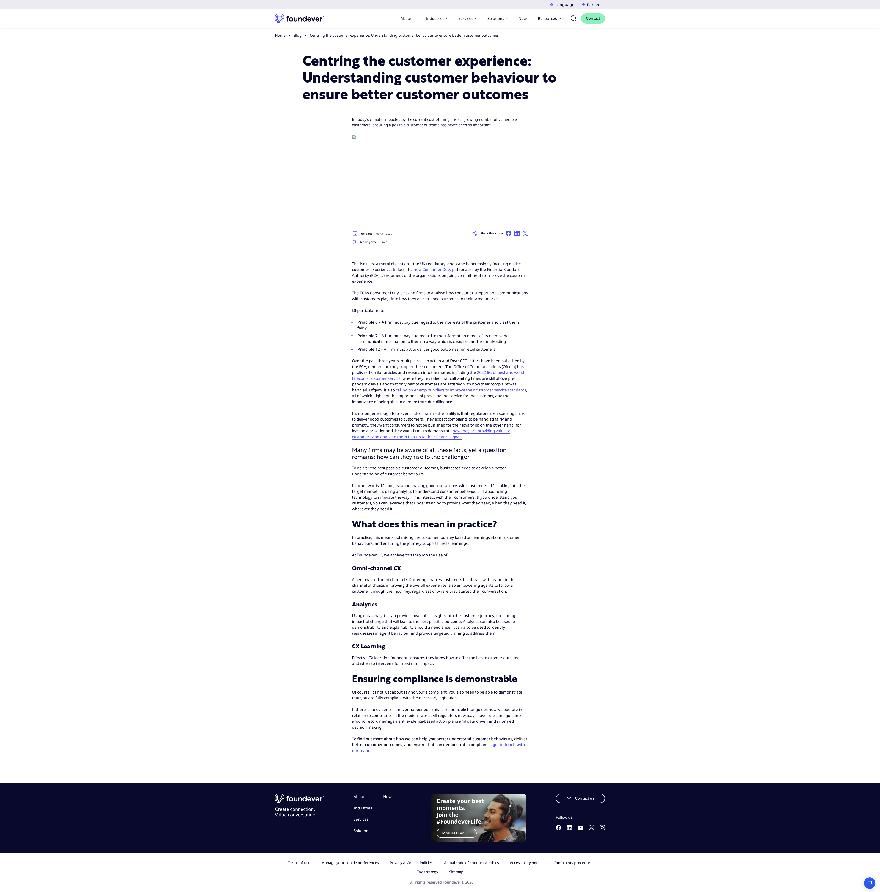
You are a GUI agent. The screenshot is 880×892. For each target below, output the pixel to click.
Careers (594, 4)
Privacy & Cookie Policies (411, 862)
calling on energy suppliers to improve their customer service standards (461, 390)
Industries (435, 18)
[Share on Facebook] (508, 233)
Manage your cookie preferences (350, 862)
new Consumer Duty (432, 269)
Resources (547, 18)
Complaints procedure (572, 862)
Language (564, 4)
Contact (593, 18)
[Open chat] (869, 883)
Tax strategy (427, 871)
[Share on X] (525, 233)
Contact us (584, 798)
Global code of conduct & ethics (471, 862)
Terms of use (299, 862)
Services (465, 18)
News (523, 18)
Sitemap (456, 871)
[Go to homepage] (299, 18)
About (406, 18)
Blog (298, 35)
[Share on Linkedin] (517, 233)
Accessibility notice (526, 862)
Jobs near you (454, 833)
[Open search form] (573, 18)
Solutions (495, 18)
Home (280, 35)
